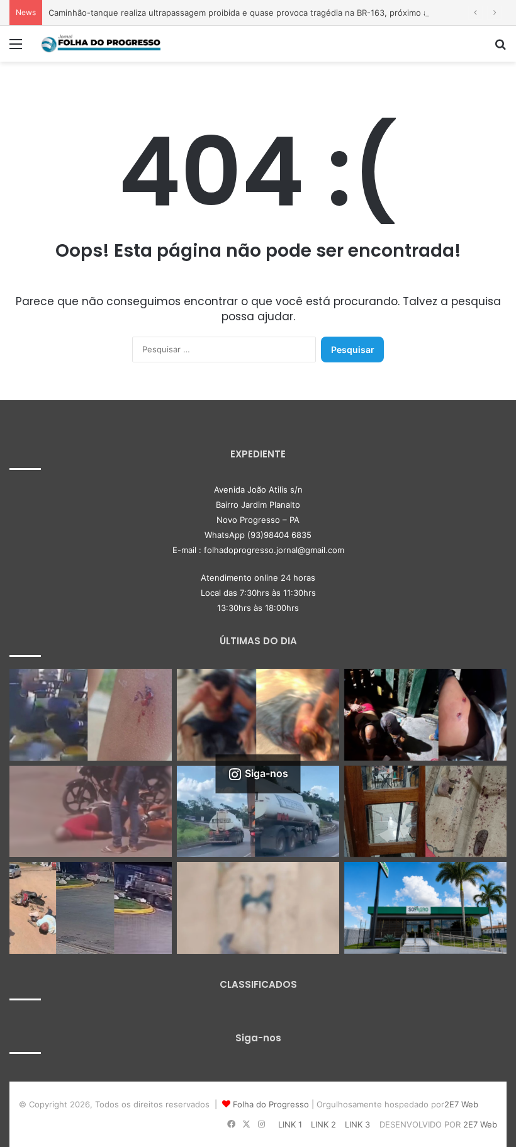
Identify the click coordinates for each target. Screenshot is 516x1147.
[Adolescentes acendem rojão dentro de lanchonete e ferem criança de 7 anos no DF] (90, 715)
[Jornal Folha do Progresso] (100, 44)
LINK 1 (290, 1124)
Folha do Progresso (271, 1104)
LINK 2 (323, 1124)
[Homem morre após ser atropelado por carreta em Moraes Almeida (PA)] (258, 908)
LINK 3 (357, 1124)
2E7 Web (461, 1104)
